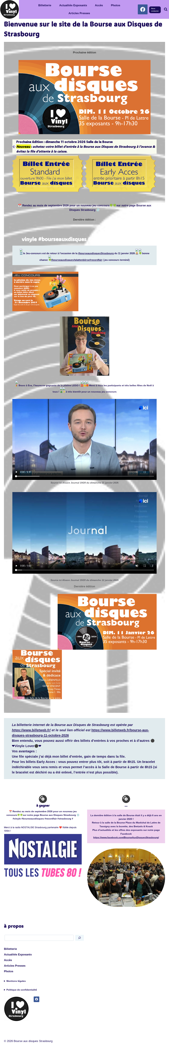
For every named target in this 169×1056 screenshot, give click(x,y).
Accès (99, 5)
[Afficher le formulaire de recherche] (165, 9)
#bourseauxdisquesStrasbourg (96, 253)
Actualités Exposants (73, 5)
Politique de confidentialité (21, 989)
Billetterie (44, 5)
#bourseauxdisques (62, 259)
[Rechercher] (79, 938)
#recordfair (95, 259)
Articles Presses (79, 13)
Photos (115, 5)
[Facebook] (143, 9)
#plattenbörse (81, 259)
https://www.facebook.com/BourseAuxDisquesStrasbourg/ (126, 837)
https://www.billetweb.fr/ (31, 730)
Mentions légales (16, 981)
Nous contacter (155, 10)
